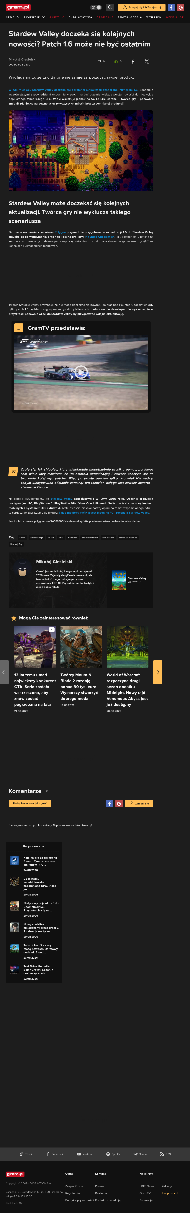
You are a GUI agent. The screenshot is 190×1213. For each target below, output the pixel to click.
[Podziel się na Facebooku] (133, 61)
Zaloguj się (142, 804)
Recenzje (32, 17)
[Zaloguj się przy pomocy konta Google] (180, 7)
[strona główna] (27, 7)
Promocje (105, 17)
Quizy (54, 17)
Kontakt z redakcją (108, 1200)
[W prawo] (157, 672)
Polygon (60, 232)
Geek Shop (175, 17)
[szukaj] (110, 7)
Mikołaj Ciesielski (23, 59)
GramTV (145, 1193)
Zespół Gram (74, 1186)
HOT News (147, 1186)
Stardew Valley (61, 499)
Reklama (101, 1193)
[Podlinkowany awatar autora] (22, 567)
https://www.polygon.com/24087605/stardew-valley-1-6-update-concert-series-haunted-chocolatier (79, 521)
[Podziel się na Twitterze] (146, 61)
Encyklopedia (130, 17)
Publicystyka (81, 17)
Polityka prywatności (79, 1200)
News (10, 17)
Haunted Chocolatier (99, 237)
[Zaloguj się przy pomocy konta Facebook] (171, 7)
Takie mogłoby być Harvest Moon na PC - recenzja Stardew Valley (104, 512)
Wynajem (154, 17)
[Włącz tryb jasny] (96, 7)
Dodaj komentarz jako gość (30, 803)
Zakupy (167, 1186)
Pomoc (99, 1186)
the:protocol (170, 1193)
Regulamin (72, 1193)
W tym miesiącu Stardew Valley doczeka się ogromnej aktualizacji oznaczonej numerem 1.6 (73, 90)
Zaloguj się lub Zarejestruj (145, 7)
